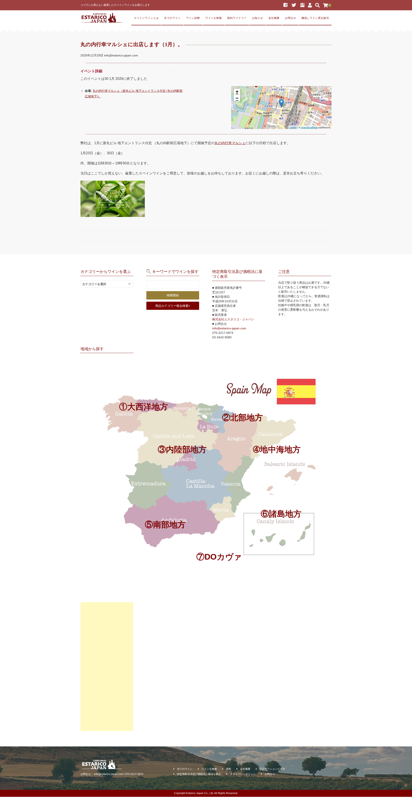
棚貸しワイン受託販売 (315, 18)
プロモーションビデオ (272, 768)
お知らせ (257, 18)
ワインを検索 (213, 18)
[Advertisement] (106, 666)
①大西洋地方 (143, 406)
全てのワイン (172, 18)
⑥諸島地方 (281, 513)
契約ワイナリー (237, 18)
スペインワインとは (146, 18)
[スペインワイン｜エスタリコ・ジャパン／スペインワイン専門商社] (101, 18)
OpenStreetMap (309, 127)
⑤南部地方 (165, 524)
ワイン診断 (193, 18)
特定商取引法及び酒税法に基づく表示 (199, 774)
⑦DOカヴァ (219, 556)
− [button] (237, 98)
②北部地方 (242, 417)
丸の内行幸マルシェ (230, 143)
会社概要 (274, 18)
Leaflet (293, 127)
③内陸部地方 (182, 449)
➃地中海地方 (277, 449)
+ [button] (237, 91)
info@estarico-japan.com (229, 328)
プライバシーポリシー (243, 774)
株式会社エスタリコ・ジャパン (233, 319)
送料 (228, 768)
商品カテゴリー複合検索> (172, 305)
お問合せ (290, 18)
